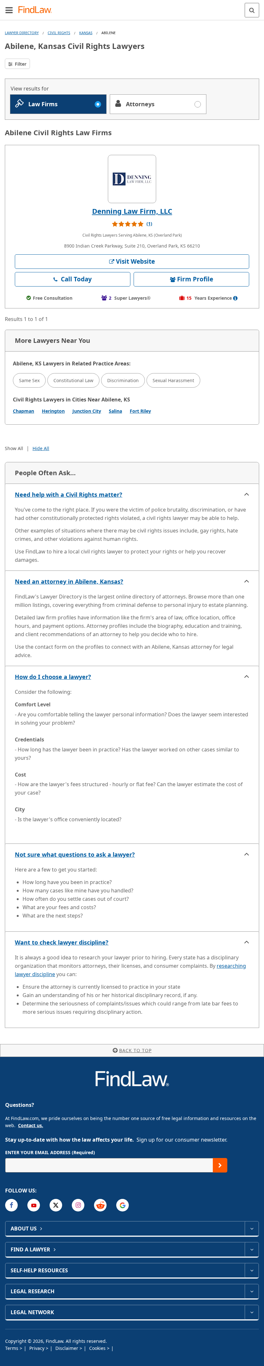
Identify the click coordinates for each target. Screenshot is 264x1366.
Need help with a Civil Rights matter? (68, 494)
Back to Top (135, 1050)
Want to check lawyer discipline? (61, 942)
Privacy (37, 1348)
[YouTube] (33, 1205)
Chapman (23, 411)
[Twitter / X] (56, 1205)
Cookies (98, 1348)
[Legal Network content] (252, 1312)
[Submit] (220, 1165)
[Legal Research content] (252, 1291)
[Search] (252, 10)
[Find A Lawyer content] (252, 1249)
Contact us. (30, 1125)
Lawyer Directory (22, 32)
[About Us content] (252, 1228)
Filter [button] (20, 64)
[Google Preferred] (122, 1205)
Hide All (41, 448)
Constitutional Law (73, 380)
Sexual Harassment (173, 380)
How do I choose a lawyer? (53, 677)
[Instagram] (78, 1205)
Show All (14, 448)
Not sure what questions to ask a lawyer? (75, 854)
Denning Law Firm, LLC (132, 211)
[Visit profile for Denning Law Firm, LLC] (132, 179)
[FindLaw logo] (37, 10)
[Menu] (9, 10)
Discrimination (123, 380)
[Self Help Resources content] (252, 1270)
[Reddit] (100, 1205)
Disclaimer (67, 1348)
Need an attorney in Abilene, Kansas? (69, 581)
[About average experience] (235, 298)
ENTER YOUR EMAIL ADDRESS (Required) (50, 1152)
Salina (115, 411)
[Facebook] (11, 1205)
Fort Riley (140, 411)
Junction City (86, 411)
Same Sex (29, 380)
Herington (53, 411)
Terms (12, 1348)
